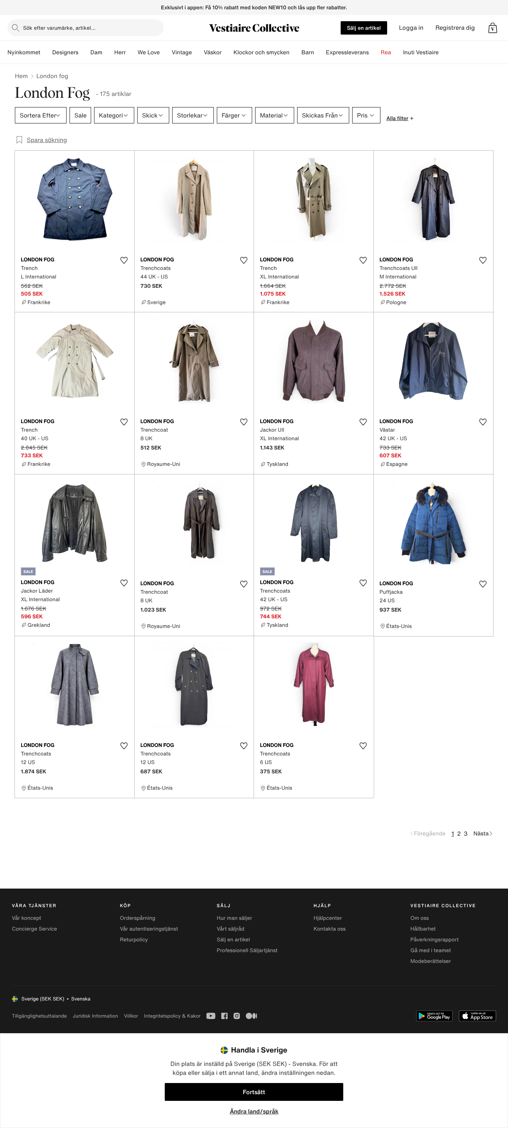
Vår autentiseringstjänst (149, 929)
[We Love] (166, 52)
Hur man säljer (234, 918)
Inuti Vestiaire (421, 52)
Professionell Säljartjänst (247, 950)
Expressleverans (347, 52)
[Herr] (132, 52)
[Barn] (320, 52)
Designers (65, 52)
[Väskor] (228, 52)
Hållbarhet (423, 929)
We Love (149, 52)
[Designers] (84, 52)
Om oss (420, 918)
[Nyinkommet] (46, 52)
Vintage (182, 52)
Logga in (411, 28)
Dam (96, 52)
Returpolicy (134, 940)
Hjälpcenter (328, 918)
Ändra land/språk (254, 1111)
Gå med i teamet (431, 950)
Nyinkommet (23, 52)
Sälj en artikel (364, 28)
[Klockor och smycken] (295, 52)
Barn (307, 52)
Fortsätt (254, 1091)
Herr (120, 52)
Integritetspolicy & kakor (172, 1015)
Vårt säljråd (230, 929)
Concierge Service (34, 929)
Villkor (131, 1015)
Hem (21, 75)
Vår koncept (26, 918)
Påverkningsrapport (435, 940)
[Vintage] (198, 52)
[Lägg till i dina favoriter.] (124, 260)
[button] (493, 28)
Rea (386, 52)
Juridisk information (95, 1015)
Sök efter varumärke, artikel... (59, 28)
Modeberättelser (431, 961)
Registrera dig (455, 28)
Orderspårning (137, 918)
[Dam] (108, 52)
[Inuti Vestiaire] (445, 52)
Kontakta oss (329, 929)
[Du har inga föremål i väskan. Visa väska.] (493, 28)
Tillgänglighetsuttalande (39, 1015)
